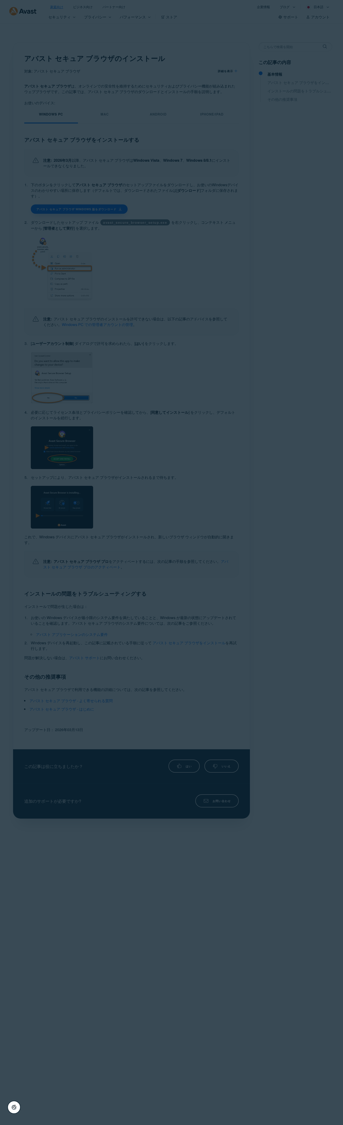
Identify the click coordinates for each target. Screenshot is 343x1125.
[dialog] (171, 562)
